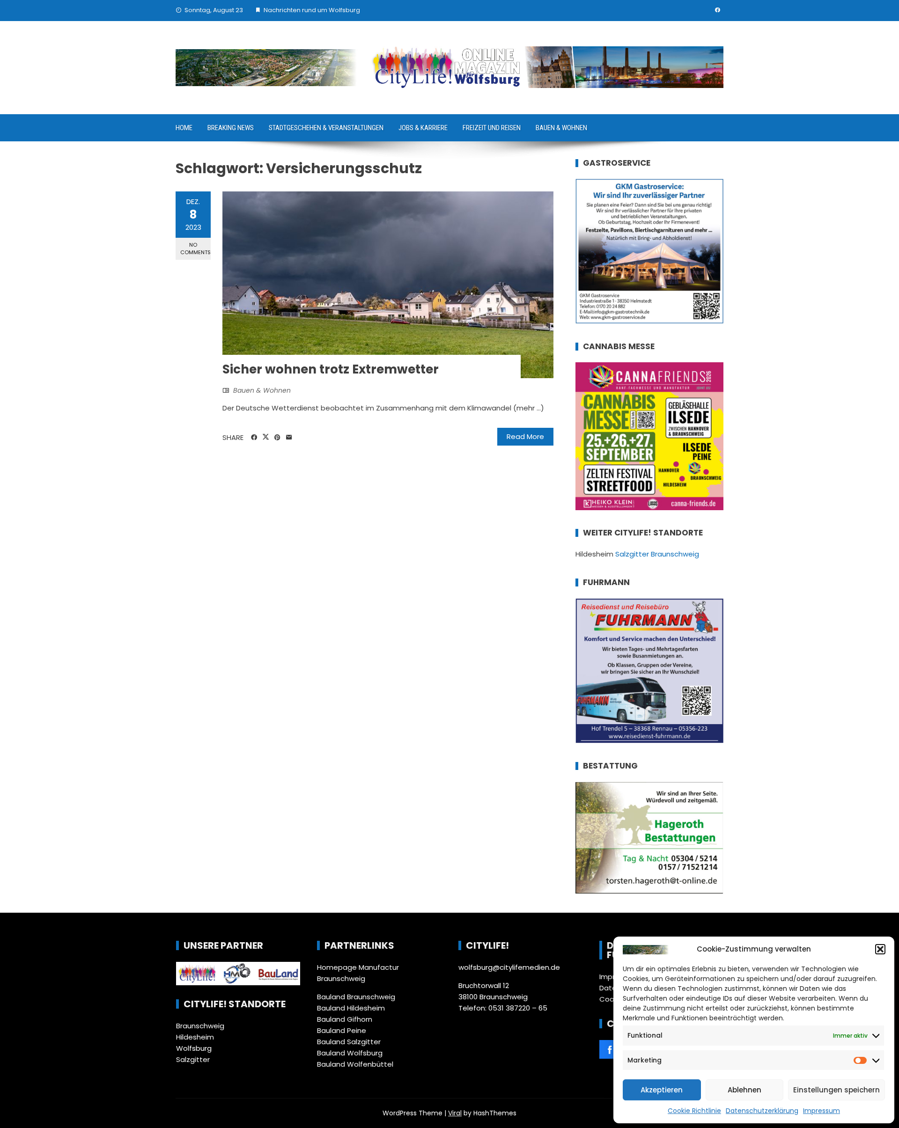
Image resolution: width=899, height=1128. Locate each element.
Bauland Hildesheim (351, 1008)
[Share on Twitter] (266, 437)
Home (184, 128)
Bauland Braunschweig (356, 997)
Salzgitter (193, 1059)
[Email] (289, 437)
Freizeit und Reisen (492, 128)
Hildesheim (195, 1037)
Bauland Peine (341, 1030)
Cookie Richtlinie (694, 1110)
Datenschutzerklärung (762, 1110)
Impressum (821, 1110)
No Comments (195, 248)
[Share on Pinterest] (277, 437)
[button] (880, 949)
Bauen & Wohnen (561, 128)
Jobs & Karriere (423, 128)
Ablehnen (744, 1090)
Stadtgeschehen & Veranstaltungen (326, 128)
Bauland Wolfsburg (350, 1053)
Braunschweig (200, 1026)
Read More (525, 436)
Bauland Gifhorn (344, 1019)
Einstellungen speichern (836, 1090)
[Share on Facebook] (254, 437)
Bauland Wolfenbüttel (355, 1064)
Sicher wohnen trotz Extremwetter (330, 369)
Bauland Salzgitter (349, 1042)
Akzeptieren (662, 1090)
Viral (455, 1113)
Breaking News (230, 128)
